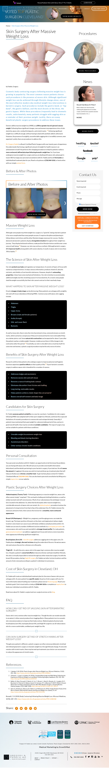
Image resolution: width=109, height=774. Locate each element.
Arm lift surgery (28, 540)
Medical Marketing (47, 747)
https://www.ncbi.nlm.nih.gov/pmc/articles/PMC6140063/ (34, 673)
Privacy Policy (45, 758)
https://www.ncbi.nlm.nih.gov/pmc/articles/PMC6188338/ (36, 699)
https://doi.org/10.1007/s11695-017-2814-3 (45, 686)
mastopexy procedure (55, 526)
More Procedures (87, 71)
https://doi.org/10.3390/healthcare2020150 (24, 679)
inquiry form (15, 479)
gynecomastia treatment (14, 532)
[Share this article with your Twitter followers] (21, 708)
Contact (87, 8)
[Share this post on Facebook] (16, 708)
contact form (21, 163)
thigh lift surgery (30, 558)
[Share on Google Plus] (30, 708)
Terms (95, 213)
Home (55, 8)
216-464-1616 (99, 9)
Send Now (87, 209)
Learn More (88, 3)
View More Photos (36, 214)
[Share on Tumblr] (26, 708)
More (79, 119)
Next (65, 203)
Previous (7, 203)
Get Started (88, 226)
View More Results (72, 16)
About (79, 8)
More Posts (87, 131)
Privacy (92, 213)
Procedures (63, 8)
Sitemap (54, 758)
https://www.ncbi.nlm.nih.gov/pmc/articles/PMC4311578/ (28, 692)
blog (53, 592)
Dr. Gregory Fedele (12, 144)
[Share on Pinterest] (35, 708)
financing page (52, 582)
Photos (72, 8)
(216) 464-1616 (23, 476)
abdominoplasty (45, 505)
